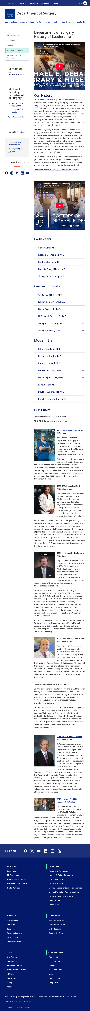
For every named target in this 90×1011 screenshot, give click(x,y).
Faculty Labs (12, 929)
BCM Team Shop (55, 970)
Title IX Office (54, 978)
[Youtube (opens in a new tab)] (27, 173)
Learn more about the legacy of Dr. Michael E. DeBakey (56, 170)
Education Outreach (57, 924)
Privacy (19, 1007)
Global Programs (55, 929)
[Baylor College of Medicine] (10, 14)
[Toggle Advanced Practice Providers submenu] (25, 56)
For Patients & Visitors (16, 879)
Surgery (46, 22)
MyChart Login (13, 875)
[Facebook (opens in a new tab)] (6, 173)
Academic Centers (14, 965)
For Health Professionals (17, 883)
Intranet (28, 1007)
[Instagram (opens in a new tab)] (11, 173)
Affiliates (10, 974)
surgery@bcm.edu (16, 74)
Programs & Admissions (58, 871)
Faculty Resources (56, 879)
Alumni (10, 987)
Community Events (56, 933)
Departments (35, 22)
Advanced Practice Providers (14, 56)
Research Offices (14, 941)
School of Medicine (56, 883)
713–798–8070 (18, 117)
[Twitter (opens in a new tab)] (17, 173)
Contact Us (53, 957)
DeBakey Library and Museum (15, 150)
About (56, 3)
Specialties (11, 871)
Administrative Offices (16, 970)
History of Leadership (77, 22)
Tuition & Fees (55, 900)
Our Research (12, 920)
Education (23, 3)
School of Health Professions (61, 896)
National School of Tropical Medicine (64, 892)
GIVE (80, 3)
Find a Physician (13, 888)
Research (34, 3)
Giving (9, 982)
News (51, 974)
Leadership (11, 40)
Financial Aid (54, 905)
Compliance (53, 982)
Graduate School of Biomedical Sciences (65, 888)
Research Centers (14, 933)
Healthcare (11, 3)
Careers (52, 965)
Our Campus (12, 957)
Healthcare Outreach (57, 920)
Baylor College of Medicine (16, 22)
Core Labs (11, 924)
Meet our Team (58, 22)
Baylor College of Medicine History (14, 143)
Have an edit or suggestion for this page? (18, 1001)
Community (45, 3)
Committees (11, 45)
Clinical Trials (12, 937)
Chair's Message (13, 35)
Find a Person (54, 961)
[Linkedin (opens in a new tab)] (22, 173)
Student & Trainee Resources (61, 875)
